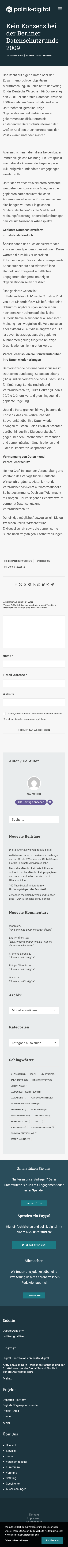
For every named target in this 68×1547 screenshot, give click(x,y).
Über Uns (10, 1434)
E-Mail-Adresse (15, 675)
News (31, 55)
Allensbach (18, 1074)
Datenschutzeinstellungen (16, 1540)
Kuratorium (13, 1467)
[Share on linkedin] (34, 584)
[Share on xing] (48, 584)
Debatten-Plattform (14, 1400)
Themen (10, 1348)
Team (9, 1456)
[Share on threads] (25, 584)
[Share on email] (52, 584)
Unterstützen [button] (35, 1203)
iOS (33, 1074)
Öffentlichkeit (20, 1139)
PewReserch (18, 1110)
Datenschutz (43, 561)
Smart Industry (20, 1121)
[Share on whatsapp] (38, 584)
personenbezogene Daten (25, 1104)
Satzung (11, 1478)
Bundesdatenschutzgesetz (18, 561)
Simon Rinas (42, 1115)
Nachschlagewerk (42, 1098)
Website (8, 694)
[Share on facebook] (16, 584)
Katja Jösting (19, 1080)
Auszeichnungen (16, 1489)
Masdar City (18, 1098)
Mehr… (7, 1378)
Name (8, 656)
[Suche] (34, 819)
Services (11, 1450)
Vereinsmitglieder (16, 1461)
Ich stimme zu (52, 1540)
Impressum (34, 1518)
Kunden (7, 1416)
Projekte (9, 1389)
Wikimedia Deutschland (24, 1133)
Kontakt (34, 1514)
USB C (39, 1121)
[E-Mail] (50, 802)
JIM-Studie (48, 1074)
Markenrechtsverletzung (26, 1092)
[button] (60, 8)
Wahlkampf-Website (42, 1127)
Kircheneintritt (42, 1080)
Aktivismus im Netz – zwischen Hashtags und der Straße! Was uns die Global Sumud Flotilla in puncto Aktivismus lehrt (34, 1368)
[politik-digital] (28, 9)
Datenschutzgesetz (14, 567)
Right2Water (39, 1110)
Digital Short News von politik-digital (26, 1358)
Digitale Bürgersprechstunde (20, 1405)
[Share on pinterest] (29, 584)
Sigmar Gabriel (20, 1115)
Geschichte (13, 1483)
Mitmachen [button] (35, 1295)
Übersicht (11, 1445)
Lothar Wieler (19, 1086)
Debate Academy (13, 1330)
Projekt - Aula (11, 1410)
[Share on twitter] (20, 584)
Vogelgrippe (18, 1127)
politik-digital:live (13, 1336)
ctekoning (46, 55)
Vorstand (11, 1472)
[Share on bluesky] (43, 584)
